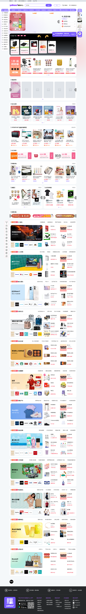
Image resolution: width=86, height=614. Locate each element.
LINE (76, 607)
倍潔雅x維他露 (32, 460)
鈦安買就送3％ (41, 311)
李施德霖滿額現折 (71, 460)
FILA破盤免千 (63, 400)
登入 (57, 5)
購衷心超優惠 (50, 602)
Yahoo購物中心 (16, 5)
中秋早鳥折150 (54, 341)
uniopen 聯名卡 (64, 10)
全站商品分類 (68, 608)
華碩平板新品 (58, 222)
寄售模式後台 (68, 602)
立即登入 (64, 18)
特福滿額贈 (65, 311)
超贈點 (73, 10)
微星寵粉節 (50, 222)
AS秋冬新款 (56, 489)
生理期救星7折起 (61, 460)
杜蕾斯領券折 (72, 370)
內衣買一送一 (65, 489)
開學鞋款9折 (38, 400)
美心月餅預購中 (35, 341)
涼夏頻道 (44, 10)
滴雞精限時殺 (57, 370)
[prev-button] (11, 216)
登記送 (19, 10)
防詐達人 (66, 222)
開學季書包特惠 (50, 460)
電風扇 (48, 252)
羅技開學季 (72, 222)
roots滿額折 (48, 489)
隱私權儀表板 (40, 610)
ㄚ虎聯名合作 (59, 606)
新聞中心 (77, 600)
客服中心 (58, 600)
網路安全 (39, 602)
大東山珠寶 (56, 519)
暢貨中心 (26, 10)
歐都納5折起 (55, 400)
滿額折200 (73, 311)
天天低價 (38, 10)
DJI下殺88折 (72, 281)
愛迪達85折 (46, 400)
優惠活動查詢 (50, 604)
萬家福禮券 (72, 519)
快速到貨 (32, 10)
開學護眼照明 (72, 252)
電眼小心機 (65, 430)
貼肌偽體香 (72, 430)
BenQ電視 (42, 252)
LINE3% (40, 549)
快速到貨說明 (68, 606)
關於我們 (39, 600)
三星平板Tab (54, 281)
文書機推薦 (42, 222)
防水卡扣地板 (57, 311)
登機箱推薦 (72, 489)
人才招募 (58, 604)
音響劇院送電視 (56, 252)
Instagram (77, 605)
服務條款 (39, 606)
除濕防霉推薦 (42, 460)
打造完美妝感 (50, 430)
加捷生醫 (65, 370)
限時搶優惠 (41, 430)
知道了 (73, 34)
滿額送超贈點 (49, 370)
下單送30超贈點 (71, 549)
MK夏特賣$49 (48, 519)
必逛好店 (50, 10)
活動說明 (73, 127)
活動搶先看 (57, 430)
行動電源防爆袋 (63, 281)
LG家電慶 (64, 252)
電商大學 (67, 600)
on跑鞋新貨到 (72, 400)
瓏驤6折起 (40, 519)
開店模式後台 (68, 604)
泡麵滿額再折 (62, 549)
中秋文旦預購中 (45, 341)
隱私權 (38, 604)
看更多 (79, 30)
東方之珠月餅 (72, 341)
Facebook (77, 602)
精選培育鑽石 (65, 519)
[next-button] (75, 216)
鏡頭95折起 (40, 281)
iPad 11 (47, 281)
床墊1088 (49, 311)
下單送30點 (47, 549)
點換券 (13, 10)
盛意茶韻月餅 (64, 341)
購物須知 (39, 608)
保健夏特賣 (40, 370)
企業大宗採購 (59, 602)
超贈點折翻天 (50, 600)
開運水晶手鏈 (40, 489)
